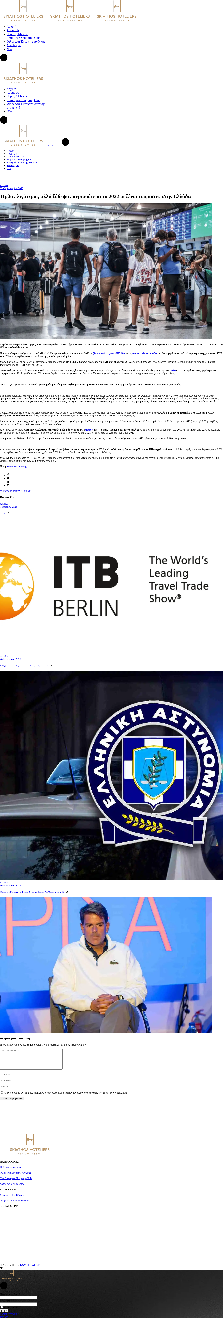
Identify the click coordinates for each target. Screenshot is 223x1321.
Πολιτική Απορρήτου (11, 1167)
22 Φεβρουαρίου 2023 (11, 188)
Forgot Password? (9, 1313)
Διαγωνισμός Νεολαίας (12, 1183)
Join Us (4, 1316)
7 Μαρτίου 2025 (8, 506)
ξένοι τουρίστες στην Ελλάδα (108, 353)
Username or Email (10, 1294)
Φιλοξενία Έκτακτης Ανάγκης (15, 1172)
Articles (4, 185)
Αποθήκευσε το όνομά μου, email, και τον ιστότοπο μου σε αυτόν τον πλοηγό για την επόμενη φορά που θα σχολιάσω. (66, 1092)
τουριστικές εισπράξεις (144, 353)
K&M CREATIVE (30, 1265)
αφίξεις (89, 429)
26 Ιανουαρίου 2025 (10, 659)
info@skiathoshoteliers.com (14, 1200)
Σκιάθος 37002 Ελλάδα (12, 1195)
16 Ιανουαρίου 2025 (10, 885)
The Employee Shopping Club (16, 1178)
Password (5, 1300)
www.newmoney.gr (17, 466)
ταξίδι (172, 370)
